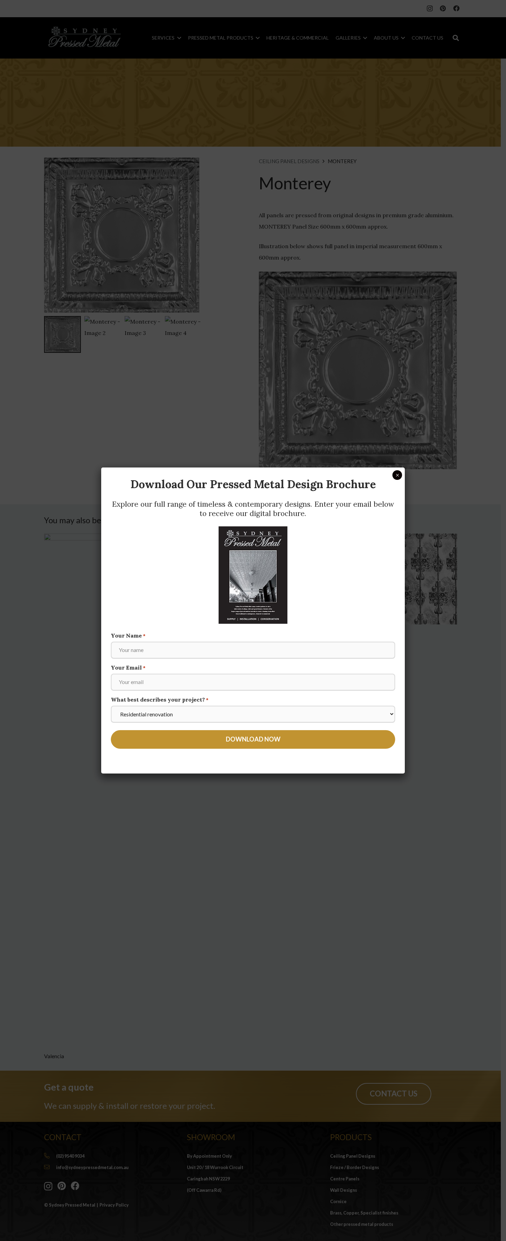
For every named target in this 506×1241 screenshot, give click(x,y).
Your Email (128, 667)
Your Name (128, 635)
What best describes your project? (160, 699)
